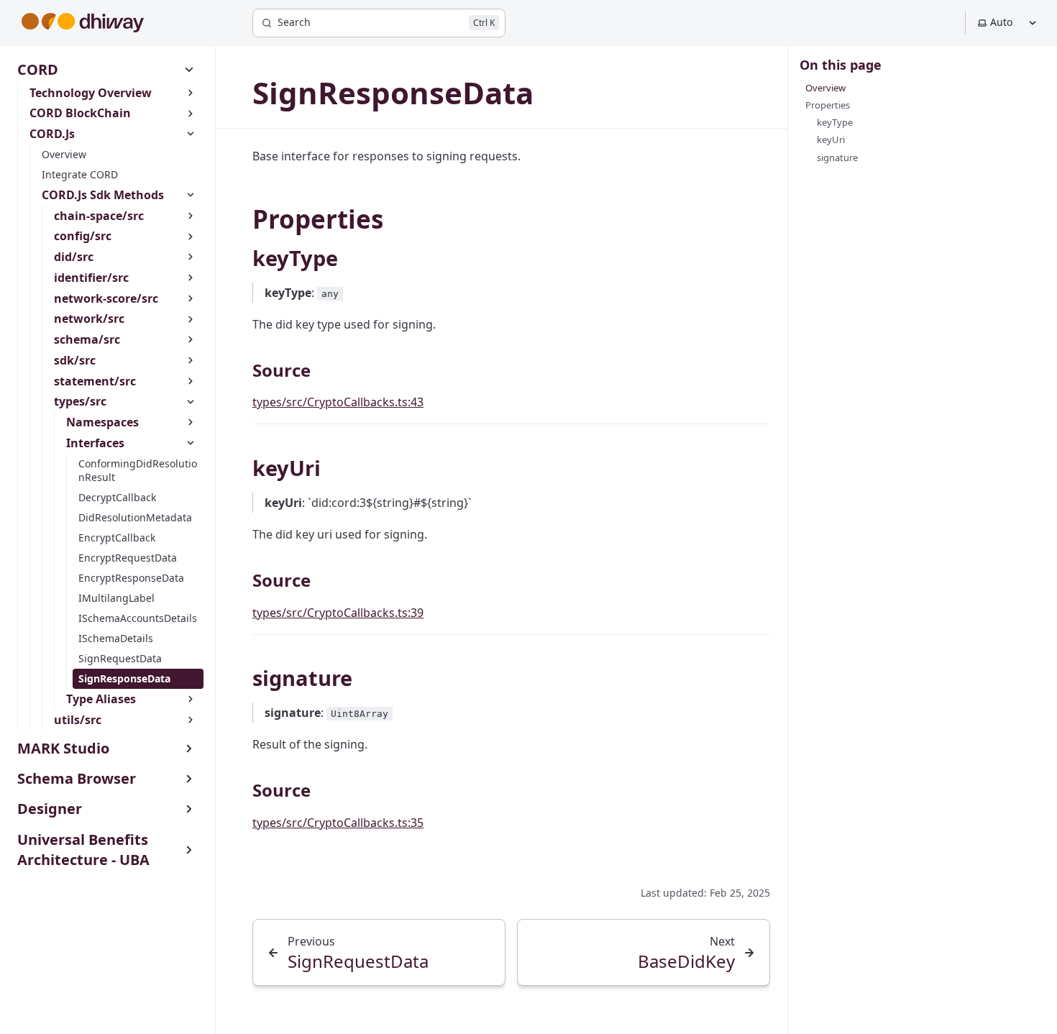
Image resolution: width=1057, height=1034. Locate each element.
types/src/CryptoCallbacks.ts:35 (338, 823)
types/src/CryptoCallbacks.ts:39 (338, 613)
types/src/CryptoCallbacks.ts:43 (338, 402)
